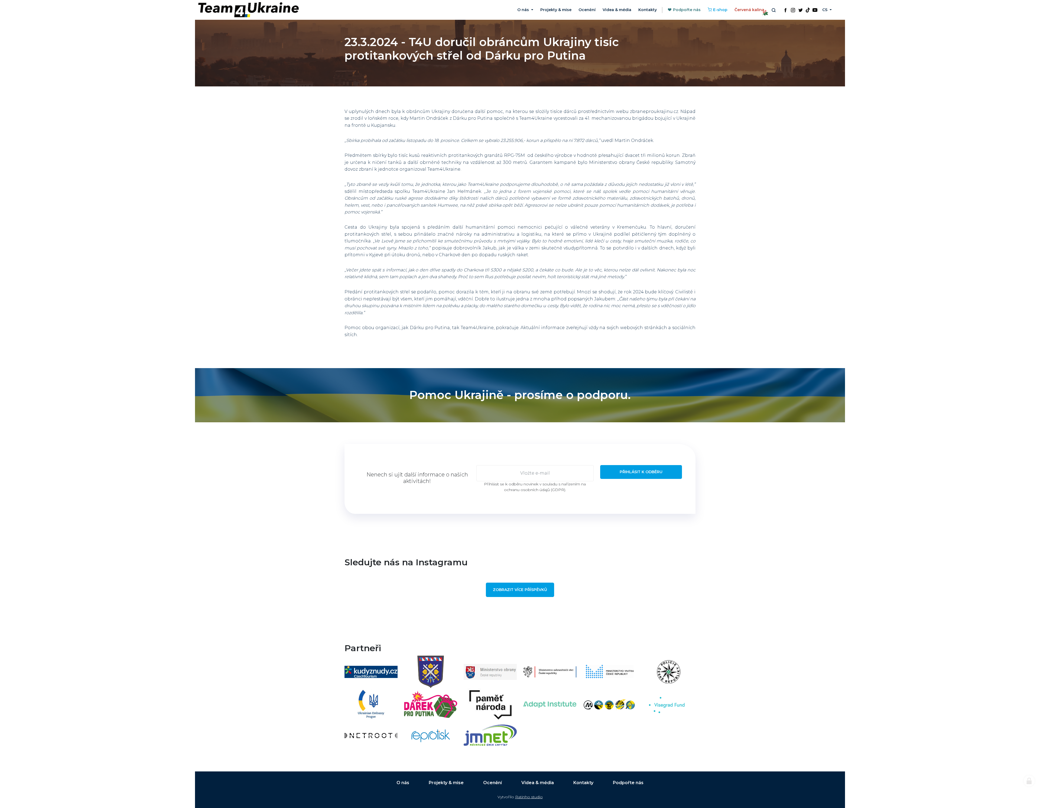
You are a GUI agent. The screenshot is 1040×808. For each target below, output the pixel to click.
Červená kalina (749, 9)
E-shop (720, 9)
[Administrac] (1029, 780)
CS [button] (825, 9)
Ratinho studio (529, 796)
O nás (402, 782)
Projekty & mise (555, 9)
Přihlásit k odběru (641, 471)
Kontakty (647, 9)
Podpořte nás (687, 9)
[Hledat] (773, 10)
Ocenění (587, 9)
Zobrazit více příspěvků (520, 589)
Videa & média (617, 9)
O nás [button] (523, 9)
